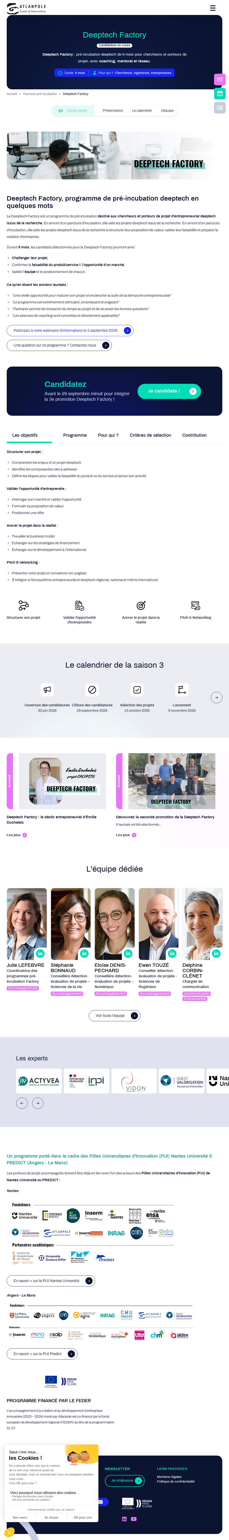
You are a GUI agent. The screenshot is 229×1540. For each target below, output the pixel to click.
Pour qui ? (108, 435)
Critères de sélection (150, 435)
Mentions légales (169, 1477)
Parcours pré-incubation (40, 94)
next (216, 697)
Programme (75, 435)
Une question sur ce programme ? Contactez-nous (55, 345)
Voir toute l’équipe (110, 1015)
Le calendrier (142, 110)
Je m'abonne (122, 1481)
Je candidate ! (164, 391)
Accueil (12, 94)
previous (22, 1103)
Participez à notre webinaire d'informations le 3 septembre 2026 (66, 330)
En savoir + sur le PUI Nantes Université (46, 1281)
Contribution (194, 435)
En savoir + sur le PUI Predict (37, 1354)
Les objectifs (25, 435)
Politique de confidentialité (176, 1481)
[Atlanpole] (26, 9)
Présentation (113, 110)
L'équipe (167, 110)
